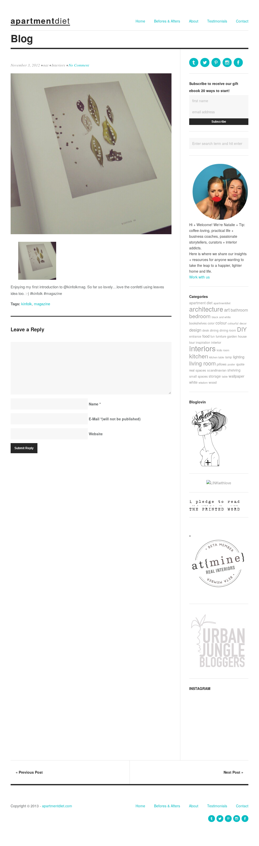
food (205, 336)
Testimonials (217, 21)
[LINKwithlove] (218, 482)
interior (216, 342)
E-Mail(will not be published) (115, 418)
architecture (206, 308)
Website (96, 433)
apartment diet (200, 302)
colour (221, 323)
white (193, 382)
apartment (40, 20)
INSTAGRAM (199, 688)
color (211, 323)
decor (243, 323)
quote (240, 364)
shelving (234, 370)
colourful (233, 323)
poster (231, 364)
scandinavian (216, 370)
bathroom (239, 310)
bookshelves (198, 323)
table (225, 376)
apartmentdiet (221, 303)
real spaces (197, 370)
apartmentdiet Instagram (227, 62)
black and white (221, 317)
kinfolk (26, 303)
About (193, 21)
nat (45, 65)
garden (232, 336)
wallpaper (236, 376)
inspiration (203, 342)
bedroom (200, 316)
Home (140, 21)
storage (215, 376)
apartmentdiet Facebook (238, 62)
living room (202, 363)
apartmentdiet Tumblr (193, 62)
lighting (238, 356)
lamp (228, 357)
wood (213, 382)
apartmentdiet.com (57, 805)
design (195, 330)
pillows (222, 364)
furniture (221, 336)
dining (214, 330)
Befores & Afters (167, 21)
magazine (42, 303)
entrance (195, 336)
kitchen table (216, 357)
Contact (242, 21)
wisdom (203, 382)
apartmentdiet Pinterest (216, 62)
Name (95, 403)
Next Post (233, 772)
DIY (242, 329)
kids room (223, 350)
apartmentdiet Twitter (204, 62)
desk (205, 330)
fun (212, 336)
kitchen (198, 356)
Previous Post (29, 772)
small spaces (198, 376)
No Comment (79, 65)
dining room (228, 330)
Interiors (58, 65)
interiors (202, 348)
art (227, 309)
